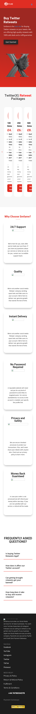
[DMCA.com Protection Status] (18, 708)
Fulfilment (8, 684)
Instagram (7, 655)
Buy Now (11, 188)
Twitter (6, 659)
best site (18, 26)
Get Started (11, 42)
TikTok (6, 663)
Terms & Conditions (11, 688)
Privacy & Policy (10, 676)
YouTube (7, 651)
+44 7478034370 (16, 693)
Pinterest (7, 667)
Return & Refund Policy (13, 680)
